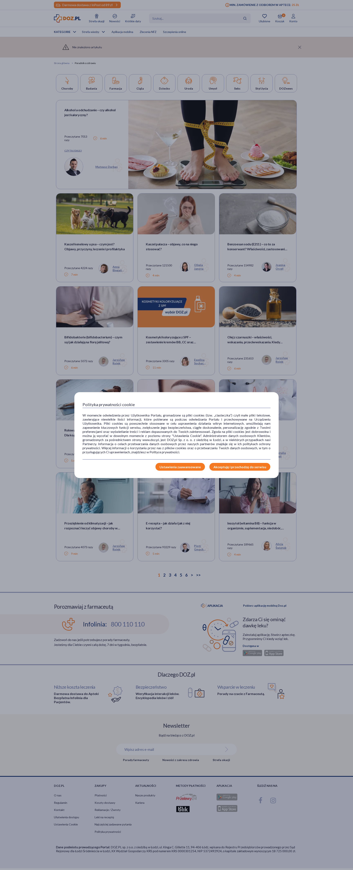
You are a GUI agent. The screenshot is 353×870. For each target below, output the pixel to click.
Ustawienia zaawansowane (180, 467)
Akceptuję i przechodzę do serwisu (239, 467)
